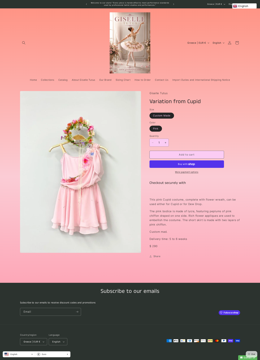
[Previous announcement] (86, 4)
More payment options (186, 172)
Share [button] (156, 256)
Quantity (154, 136)
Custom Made (161, 115)
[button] (23, 43)
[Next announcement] (174, 4)
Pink (155, 128)
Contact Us (249, 357)
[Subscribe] (77, 312)
